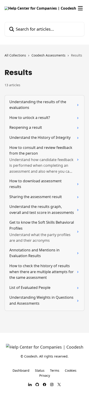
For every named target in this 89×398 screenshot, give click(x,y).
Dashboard (21, 370)
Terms (54, 370)
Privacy (44, 375)
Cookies (70, 370)
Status (39, 370)
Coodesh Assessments (48, 55)
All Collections (15, 55)
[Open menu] (80, 8)
